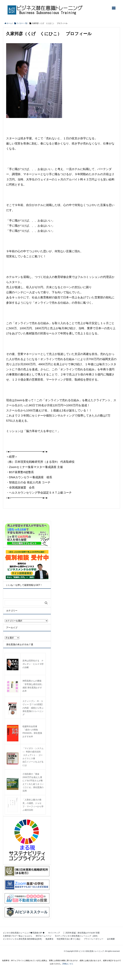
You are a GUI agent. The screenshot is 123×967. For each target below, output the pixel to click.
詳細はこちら (67, 964)
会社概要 (111, 939)
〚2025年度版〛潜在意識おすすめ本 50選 (81, 933)
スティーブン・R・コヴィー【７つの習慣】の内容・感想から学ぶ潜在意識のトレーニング (33, 708)
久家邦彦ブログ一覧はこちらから (17, 936)
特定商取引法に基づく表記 (68, 939)
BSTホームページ (43, 936)
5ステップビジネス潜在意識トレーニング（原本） (77, 936)
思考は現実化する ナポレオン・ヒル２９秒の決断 (33, 664)
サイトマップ (54, 933)
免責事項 (49, 939)
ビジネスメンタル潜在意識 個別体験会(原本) (22, 939)
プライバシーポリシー (93, 939)
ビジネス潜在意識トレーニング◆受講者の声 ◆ (24, 933)
